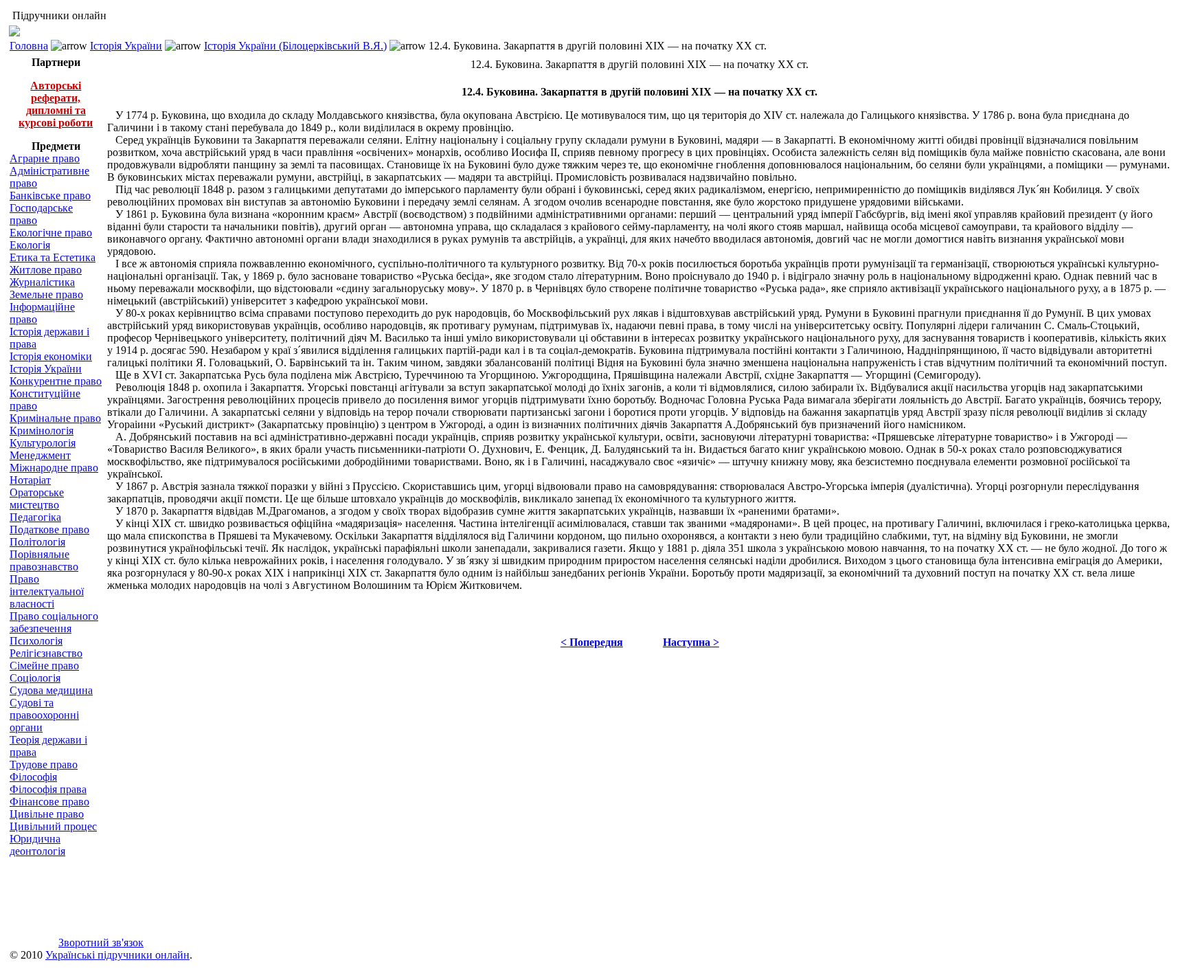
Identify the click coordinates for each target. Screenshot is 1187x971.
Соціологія (35, 678)
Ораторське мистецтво (37, 499)
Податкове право (49, 529)
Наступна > (691, 642)
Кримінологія (42, 430)
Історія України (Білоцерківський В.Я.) (295, 46)
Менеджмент (40, 455)
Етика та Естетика (52, 257)
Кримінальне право (55, 418)
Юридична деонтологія (37, 845)
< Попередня (592, 642)
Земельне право (46, 294)
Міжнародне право (54, 467)
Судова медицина (51, 690)
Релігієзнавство (46, 653)
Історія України (126, 46)
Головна (29, 46)
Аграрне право (45, 158)
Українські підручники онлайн (117, 955)
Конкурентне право (56, 381)
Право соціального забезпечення (54, 622)
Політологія (37, 542)
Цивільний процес (53, 826)
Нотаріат (30, 480)
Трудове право (44, 764)
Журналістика (42, 282)
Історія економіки (51, 356)
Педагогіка (35, 517)
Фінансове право (49, 801)
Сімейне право (44, 665)
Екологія (30, 245)
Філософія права (48, 789)
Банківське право (50, 195)
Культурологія (43, 443)
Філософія (33, 777)
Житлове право (46, 270)
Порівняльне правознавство (44, 560)
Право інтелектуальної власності (47, 591)
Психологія (36, 641)
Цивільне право (47, 814)
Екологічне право (51, 232)
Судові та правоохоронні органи (44, 715)
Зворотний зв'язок (101, 942)
